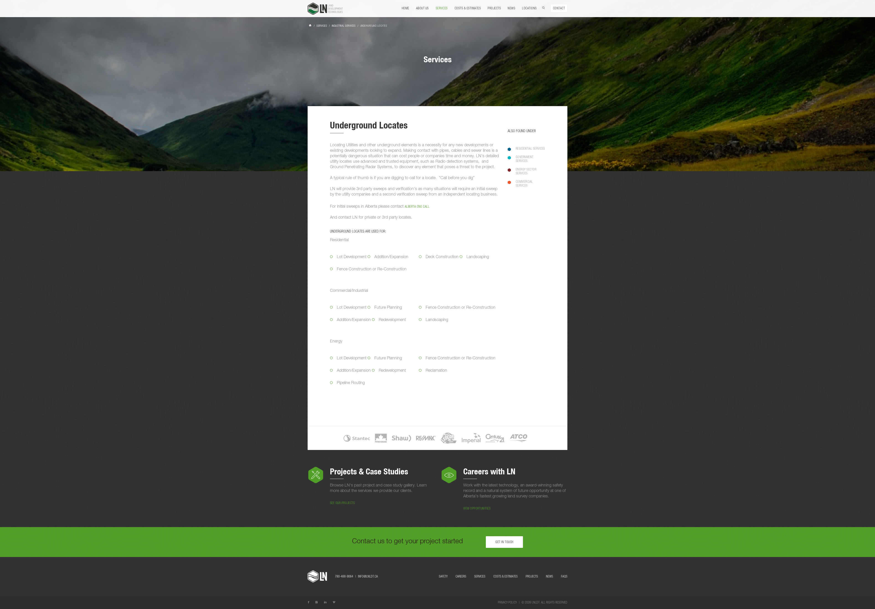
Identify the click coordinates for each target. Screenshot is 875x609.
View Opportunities (477, 508)
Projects (494, 8)
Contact (559, 8)
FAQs (564, 576)
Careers (461, 576)
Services (442, 8)
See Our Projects (342, 503)
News (511, 8)
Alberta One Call (417, 206)
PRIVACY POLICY (507, 602)
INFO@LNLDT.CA (368, 576)
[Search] (543, 7)
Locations (529, 8)
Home (405, 8)
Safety (443, 576)
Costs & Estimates (468, 8)
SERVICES (322, 25)
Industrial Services (344, 25)
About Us (422, 8)
